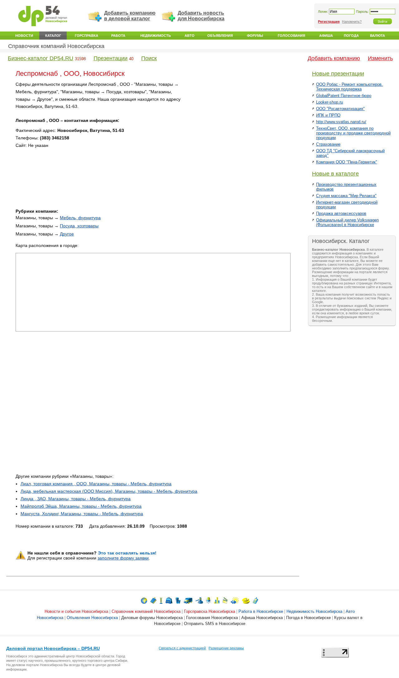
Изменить (380, 58)
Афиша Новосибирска (262, 617)
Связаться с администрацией (182, 648)
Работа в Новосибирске (260, 611)
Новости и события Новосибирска (76, 611)
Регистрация (328, 21)
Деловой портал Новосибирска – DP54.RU (53, 648)
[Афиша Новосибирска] (225, 600)
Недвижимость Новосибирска (314, 611)
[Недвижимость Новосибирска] (178, 600)
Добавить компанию (334, 58)
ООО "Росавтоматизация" (340, 108)
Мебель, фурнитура (80, 217)
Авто (190, 35)
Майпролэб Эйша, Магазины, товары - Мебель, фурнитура (81, 506)
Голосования (291, 35)
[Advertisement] (237, 124)
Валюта (377, 35)
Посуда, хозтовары (79, 225)
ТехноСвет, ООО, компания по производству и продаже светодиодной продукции (353, 133)
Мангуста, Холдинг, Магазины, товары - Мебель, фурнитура (82, 513)
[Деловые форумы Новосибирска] (208, 600)
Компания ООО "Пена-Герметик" (346, 162)
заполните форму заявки (123, 557)
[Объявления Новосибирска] (199, 600)
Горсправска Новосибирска (209, 611)
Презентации (110, 58)
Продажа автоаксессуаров (341, 213)
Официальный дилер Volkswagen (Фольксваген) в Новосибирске (347, 222)
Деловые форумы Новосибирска (152, 617)
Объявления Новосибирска (92, 617)
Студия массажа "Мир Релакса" (346, 195)
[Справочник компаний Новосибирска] (153, 600)
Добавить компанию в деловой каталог (130, 15)
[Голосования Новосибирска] (216, 600)
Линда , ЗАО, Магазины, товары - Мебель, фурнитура (76, 498)
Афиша (326, 35)
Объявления (220, 35)
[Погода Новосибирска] (234, 600)
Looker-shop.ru (329, 102)
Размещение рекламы (226, 648)
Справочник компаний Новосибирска (56, 46)
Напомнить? (352, 21)
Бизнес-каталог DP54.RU (40, 58)
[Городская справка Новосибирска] (161, 600)
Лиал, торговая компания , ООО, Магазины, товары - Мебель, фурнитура (96, 483)
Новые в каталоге (335, 174)
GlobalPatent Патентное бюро (343, 95)
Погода (351, 35)
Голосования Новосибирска (212, 617)
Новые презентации (338, 73)
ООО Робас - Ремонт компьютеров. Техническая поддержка (349, 86)
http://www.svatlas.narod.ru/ (341, 121)
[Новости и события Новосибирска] (144, 600)
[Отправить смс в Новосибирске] (255, 600)
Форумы (255, 35)
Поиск (149, 58)
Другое (67, 233)
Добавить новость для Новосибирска (201, 15)
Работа (118, 35)
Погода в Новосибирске (308, 617)
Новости (24, 35)
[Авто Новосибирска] (188, 600)
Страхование (328, 144)
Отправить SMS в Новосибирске (214, 623)
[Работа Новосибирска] (169, 600)
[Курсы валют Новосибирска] (245, 600)
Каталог (53, 35)
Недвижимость (155, 35)
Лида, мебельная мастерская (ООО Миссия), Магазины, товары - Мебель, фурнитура (109, 491)
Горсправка (86, 35)
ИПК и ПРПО (328, 115)
